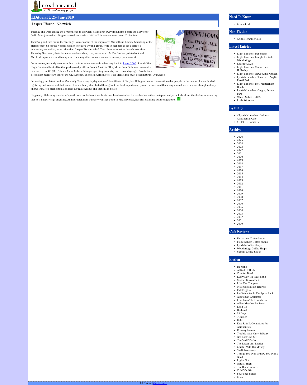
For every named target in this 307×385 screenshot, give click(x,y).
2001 (240, 220)
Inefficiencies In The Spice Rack (255, 293)
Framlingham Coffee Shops (252, 241)
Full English (244, 290)
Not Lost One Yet (246, 336)
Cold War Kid (244, 370)
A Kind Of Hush (246, 270)
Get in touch (160, 383)
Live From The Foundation (252, 300)
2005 (240, 206)
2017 (240, 166)
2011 (240, 186)
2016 (240, 170)
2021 (240, 153)
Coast (240, 377)
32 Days (241, 313)
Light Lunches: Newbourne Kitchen (257, 73)
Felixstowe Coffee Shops (251, 238)
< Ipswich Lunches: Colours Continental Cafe (253, 117)
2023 (240, 146)
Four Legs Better (246, 373)
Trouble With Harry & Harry (253, 333)
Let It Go (242, 306)
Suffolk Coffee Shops (249, 251)
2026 (240, 136)
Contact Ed (243, 23)
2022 (240, 150)
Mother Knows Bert (248, 280)
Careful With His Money (251, 346)
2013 (240, 180)
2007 (240, 200)
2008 (240, 196)
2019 (240, 160)
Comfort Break (245, 273)
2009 (240, 193)
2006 (240, 203)
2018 (240, 163)
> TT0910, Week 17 (248, 121)
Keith (240, 320)
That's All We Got (247, 340)
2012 (240, 183)
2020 (240, 156)
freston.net (155, 6)
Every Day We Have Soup (251, 276)
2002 (240, 217)
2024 (240, 143)
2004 (240, 210)
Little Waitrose (245, 100)
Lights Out (243, 360)
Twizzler (242, 316)
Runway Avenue (246, 330)
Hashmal (242, 310)
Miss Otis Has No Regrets (251, 286)
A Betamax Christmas (249, 296)
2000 (240, 223)
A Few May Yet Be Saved (251, 303)
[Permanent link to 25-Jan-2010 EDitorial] (178, 99)
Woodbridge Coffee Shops (252, 248)
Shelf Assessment (246, 350)
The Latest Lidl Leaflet (250, 343)
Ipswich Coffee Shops (249, 245)
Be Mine (242, 266)
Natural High (244, 363)
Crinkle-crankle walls (249, 38)
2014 (240, 176)
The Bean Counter (247, 366)
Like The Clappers (247, 283)
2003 (240, 213)
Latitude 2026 (245, 63)
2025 (240, 140)
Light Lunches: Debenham (252, 53)
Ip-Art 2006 (129, 63)
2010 (240, 190)
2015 (240, 173)
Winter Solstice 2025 (249, 97)
